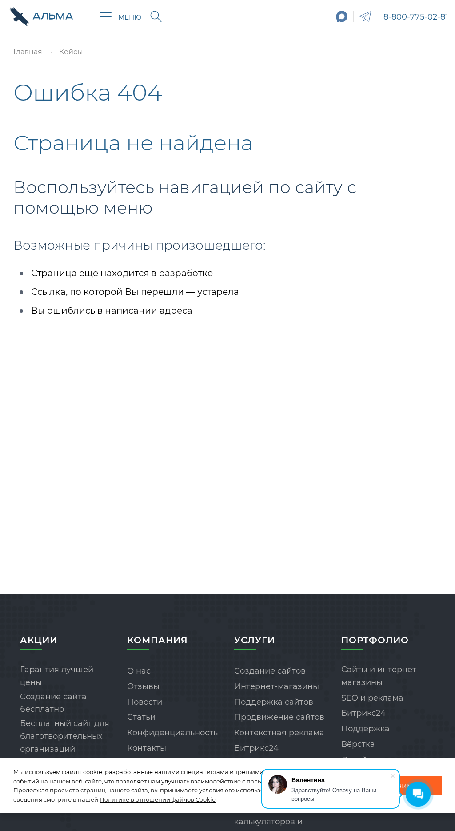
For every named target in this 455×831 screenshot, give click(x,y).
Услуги (254, 640)
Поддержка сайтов (273, 702)
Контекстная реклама (279, 733)
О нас (139, 671)
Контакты (146, 748)
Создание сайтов (270, 671)
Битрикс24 (256, 748)
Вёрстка (358, 744)
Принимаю (402, 785)
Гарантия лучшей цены (56, 676)
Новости (144, 702)
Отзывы (143, 686)
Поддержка (365, 729)
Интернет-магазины (276, 686)
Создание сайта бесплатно (53, 703)
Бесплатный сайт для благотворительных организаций (64, 736)
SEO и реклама (372, 698)
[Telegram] (365, 16)
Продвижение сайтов (279, 717)
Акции (38, 640)
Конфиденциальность (172, 733)
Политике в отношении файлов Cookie (158, 799)
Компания (157, 640)
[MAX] (342, 16)
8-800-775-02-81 (415, 17)
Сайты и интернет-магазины (380, 676)
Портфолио (375, 640)
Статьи (141, 717)
